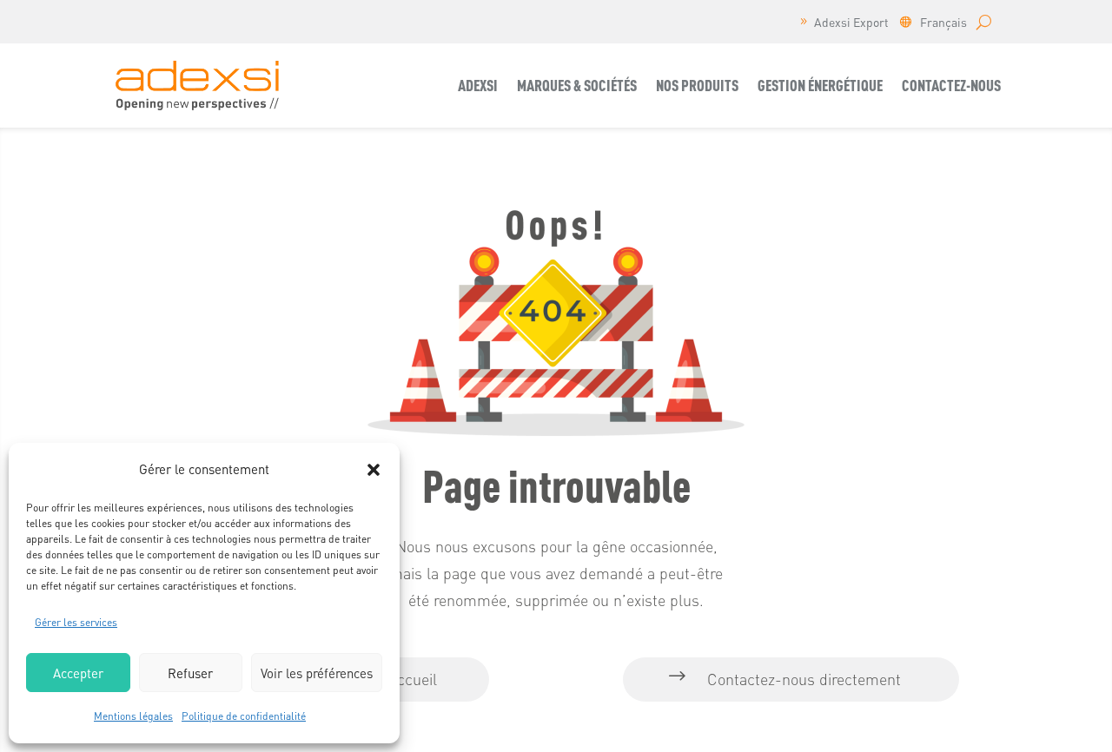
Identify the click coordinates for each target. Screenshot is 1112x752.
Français (943, 23)
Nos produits (697, 85)
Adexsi (478, 85)
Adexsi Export (851, 23)
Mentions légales (133, 715)
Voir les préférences (317, 673)
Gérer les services (76, 622)
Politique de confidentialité (244, 715)
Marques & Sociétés (577, 85)
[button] (373, 469)
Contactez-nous (951, 85)
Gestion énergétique (820, 85)
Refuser (190, 673)
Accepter (78, 673)
